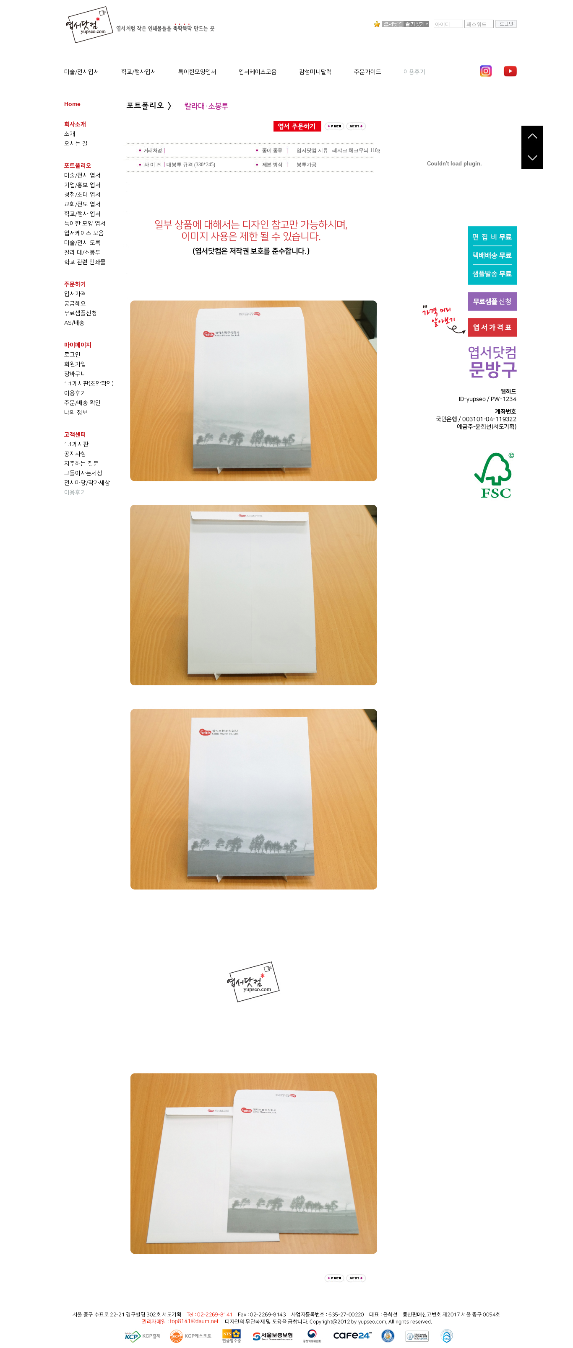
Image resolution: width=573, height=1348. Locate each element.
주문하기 (75, 284)
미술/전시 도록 (82, 243)
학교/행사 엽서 (82, 214)
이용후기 (414, 72)
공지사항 (75, 454)
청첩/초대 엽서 (82, 194)
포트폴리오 (77, 166)
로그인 (72, 354)
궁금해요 (75, 303)
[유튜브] (510, 71)
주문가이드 (367, 72)
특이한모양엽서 (197, 72)
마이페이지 (77, 345)
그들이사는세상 (83, 473)
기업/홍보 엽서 (82, 185)
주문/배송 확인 (82, 403)
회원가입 (75, 364)
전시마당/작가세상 (87, 483)
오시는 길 (76, 143)
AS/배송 (74, 323)
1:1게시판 (76, 444)
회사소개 (75, 124)
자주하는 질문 (81, 463)
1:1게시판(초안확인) (89, 383)
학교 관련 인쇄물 (85, 262)
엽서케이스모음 (258, 72)
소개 (69, 134)
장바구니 (75, 374)
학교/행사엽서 (138, 72)
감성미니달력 (315, 72)
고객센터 (75, 434)
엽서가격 (75, 294)
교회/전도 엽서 (82, 204)
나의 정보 (76, 412)
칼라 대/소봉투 (82, 252)
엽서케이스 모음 (84, 233)
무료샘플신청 (80, 313)
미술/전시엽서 (81, 72)
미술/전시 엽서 (82, 175)
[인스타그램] (486, 71)
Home (72, 104)
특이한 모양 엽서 (85, 223)
